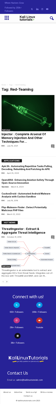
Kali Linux (6, 130)
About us (7, 392)
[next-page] (6, 281)
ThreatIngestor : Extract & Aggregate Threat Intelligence (23, 230)
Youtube (39, 327)
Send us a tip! (31, 392)
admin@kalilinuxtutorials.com (29, 380)
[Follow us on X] (32, 9)
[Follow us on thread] (17, 336)
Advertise (18, 392)
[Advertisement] (28, 52)
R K (3, 146)
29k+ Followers (16, 327)
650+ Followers (16, 312)
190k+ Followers (39, 312)
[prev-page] (3, 281)
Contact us (28, 396)
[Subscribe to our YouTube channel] (47, 9)
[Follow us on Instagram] (42, 9)
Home (4, 85)
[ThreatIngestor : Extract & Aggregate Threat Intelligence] (28, 254)
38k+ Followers (17, 343)
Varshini (5, 187)
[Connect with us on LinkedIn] (37, 9)
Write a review (46, 392)
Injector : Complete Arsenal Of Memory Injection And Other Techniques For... (24, 137)
